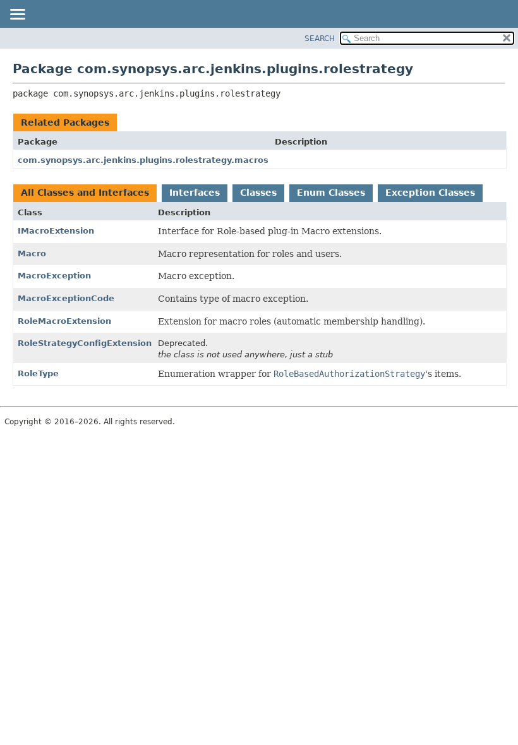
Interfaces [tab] (194, 193)
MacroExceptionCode (66, 298)
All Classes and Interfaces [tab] (85, 193)
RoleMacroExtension (64, 321)
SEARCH (319, 38)
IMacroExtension (56, 230)
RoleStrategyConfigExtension (85, 343)
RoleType (38, 373)
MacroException (54, 275)
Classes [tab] (258, 193)
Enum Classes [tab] (331, 193)
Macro (32, 253)
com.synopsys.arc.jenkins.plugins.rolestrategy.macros (143, 160)
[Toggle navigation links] (17, 15)
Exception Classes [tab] (430, 193)
